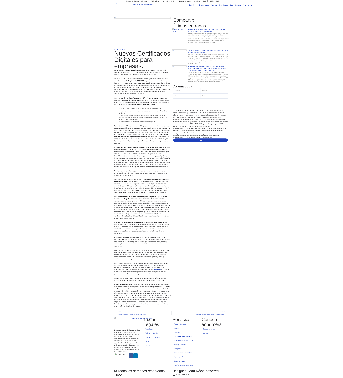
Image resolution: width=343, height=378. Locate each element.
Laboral (176, 328)
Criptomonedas (179, 361)
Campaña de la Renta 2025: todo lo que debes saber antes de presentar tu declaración (207, 30)
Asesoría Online (179, 357)
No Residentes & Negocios (183, 336)
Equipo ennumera (209, 329)
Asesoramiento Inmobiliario (183, 353)
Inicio (147, 341)
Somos (205, 333)
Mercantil (177, 332)
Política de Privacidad (152, 337)
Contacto (148, 345)
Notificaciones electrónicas (183, 365)
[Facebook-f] (131, 355)
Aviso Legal (149, 329)
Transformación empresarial (183, 340)
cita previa (157, 269)
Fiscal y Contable (180, 324)
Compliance (178, 349)
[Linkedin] (135, 355)
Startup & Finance (180, 344)
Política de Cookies (151, 333)
